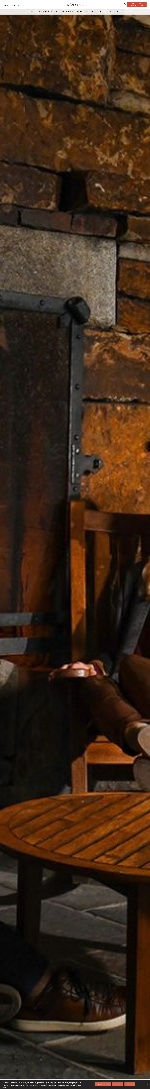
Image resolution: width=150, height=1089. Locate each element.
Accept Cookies (130, 1084)
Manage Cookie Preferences (102, 1084)
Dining (79, 12)
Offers (5, 6)
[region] (75, 1084)
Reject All (117, 1084)
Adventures (101, 12)
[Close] (147, 1084)
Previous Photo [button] (3, 543)
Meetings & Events (115, 12)
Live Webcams (14, 6)
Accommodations (46, 12)
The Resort (32, 12)
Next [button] (146, 543)
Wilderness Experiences (65, 12)
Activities (89, 12)
